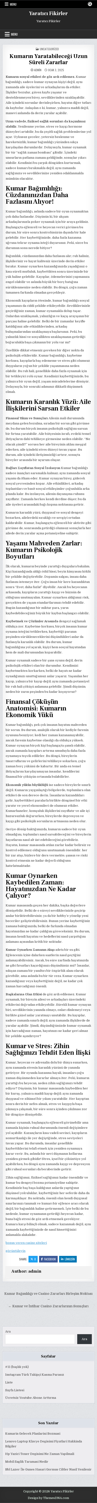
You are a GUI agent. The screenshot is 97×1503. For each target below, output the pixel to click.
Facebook (50, 1259)
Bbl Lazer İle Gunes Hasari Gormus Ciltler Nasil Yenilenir (48, 1469)
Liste (9, 1382)
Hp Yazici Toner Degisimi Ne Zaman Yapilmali (39, 1454)
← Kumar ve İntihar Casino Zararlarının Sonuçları (48, 1306)
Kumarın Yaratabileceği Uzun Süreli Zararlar (48, 59)
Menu (13, 4)
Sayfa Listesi (14, 1390)
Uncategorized (49, 49)
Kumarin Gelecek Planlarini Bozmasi (32, 1433)
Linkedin (70, 1259)
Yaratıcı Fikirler (48, 13)
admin (37, 70)
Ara (8, 1331)
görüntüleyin (15, 1251)
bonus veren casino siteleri (26, 1243)
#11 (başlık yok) (17, 1367)
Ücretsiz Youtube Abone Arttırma (30, 1397)
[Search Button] (90, 4)
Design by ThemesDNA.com (48, 1498)
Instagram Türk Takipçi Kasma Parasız (34, 1374)
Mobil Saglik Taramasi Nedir (26, 1461)
